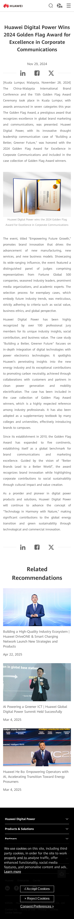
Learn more (12, 872)
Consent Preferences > (37, 906)
